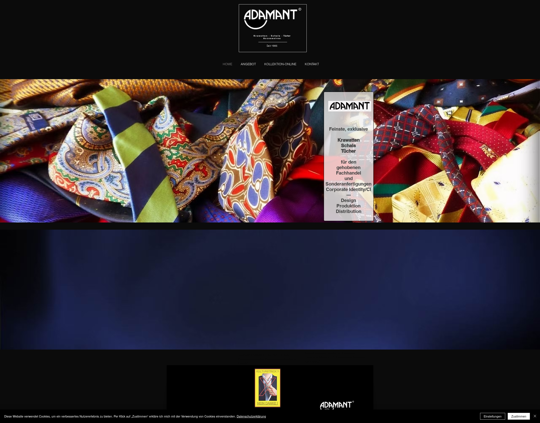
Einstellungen (493, 416)
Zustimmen (518, 416)
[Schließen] (534, 416)
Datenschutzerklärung (251, 416)
